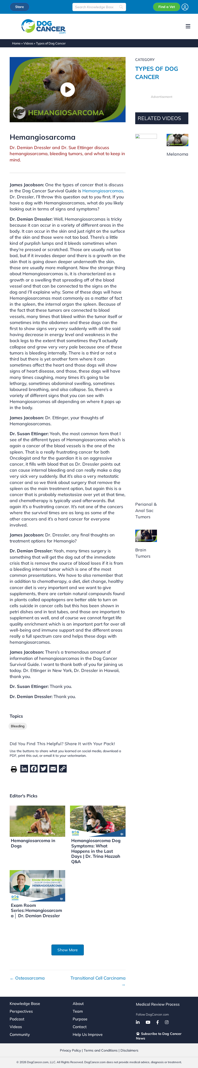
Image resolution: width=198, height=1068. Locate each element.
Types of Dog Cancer (51, 43)
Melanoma (177, 154)
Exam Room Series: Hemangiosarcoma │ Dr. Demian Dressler (36, 910)
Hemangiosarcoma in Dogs (33, 843)
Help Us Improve (88, 1034)
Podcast (17, 1019)
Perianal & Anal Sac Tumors (146, 510)
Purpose (80, 1019)
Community (20, 1034)
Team (78, 1011)
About (78, 1003)
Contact (80, 1026)
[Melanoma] (177, 139)
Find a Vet (166, 7)
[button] (67, 950)
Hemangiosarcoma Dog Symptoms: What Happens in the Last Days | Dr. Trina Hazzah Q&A (95, 851)
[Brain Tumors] (146, 535)
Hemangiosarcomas (102, 191)
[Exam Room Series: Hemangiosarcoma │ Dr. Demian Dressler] (37, 885)
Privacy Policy (70, 1050)
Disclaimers (129, 1050)
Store (19, 7)
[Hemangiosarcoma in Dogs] (37, 820)
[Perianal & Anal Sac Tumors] (146, 314)
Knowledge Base (25, 1003)
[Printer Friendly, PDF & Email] (14, 769)
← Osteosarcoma (27, 978)
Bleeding (18, 726)
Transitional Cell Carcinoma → (98, 981)
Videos (28, 43)
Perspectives (21, 1011)
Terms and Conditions (101, 1050)
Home (16, 43)
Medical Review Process (158, 1004)
